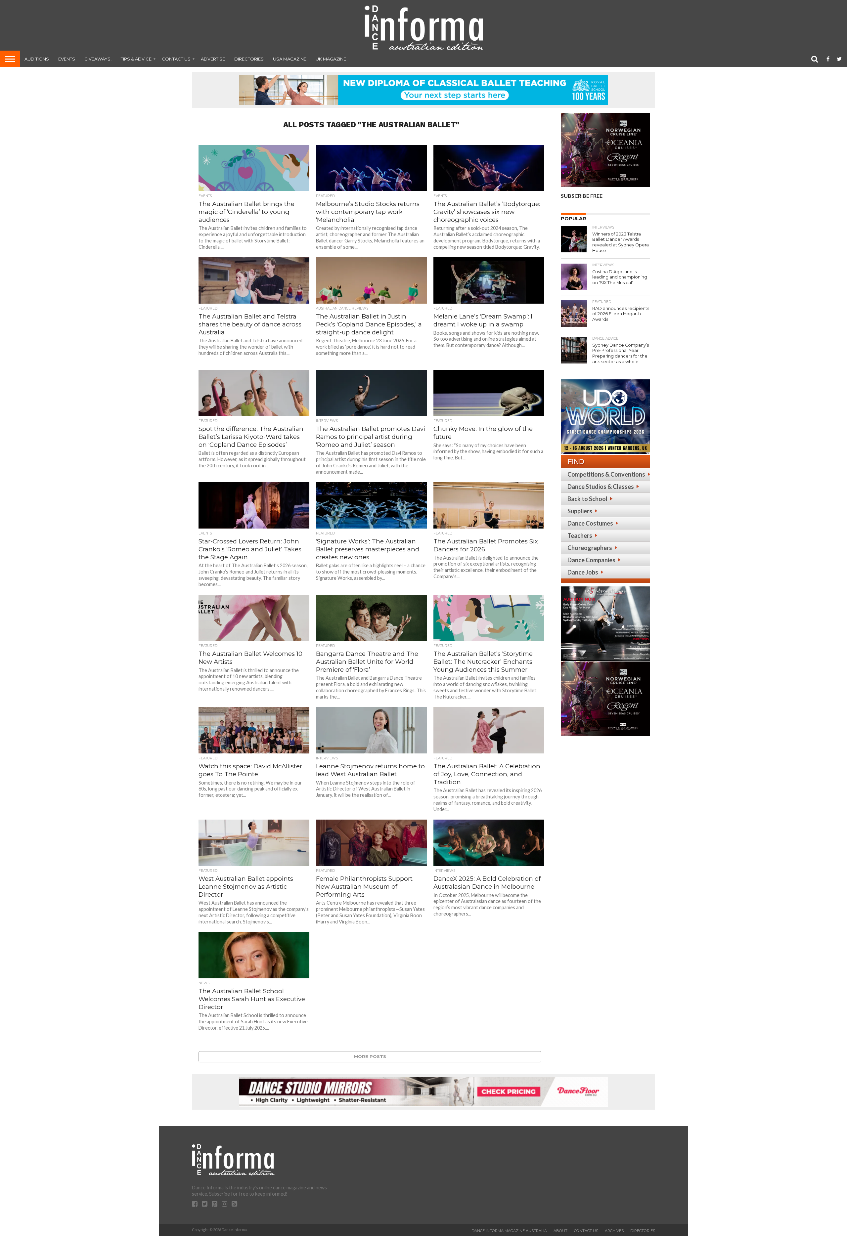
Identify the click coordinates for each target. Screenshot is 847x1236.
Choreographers (589, 547)
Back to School (587, 498)
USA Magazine (289, 59)
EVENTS (66, 59)
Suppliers (579, 511)
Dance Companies (591, 560)
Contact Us (176, 59)
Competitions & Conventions (606, 474)
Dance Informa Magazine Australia (509, 1230)
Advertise (213, 59)
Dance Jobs (582, 572)
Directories (249, 59)
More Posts (370, 1056)
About (560, 1230)
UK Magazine (331, 59)
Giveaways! (97, 59)
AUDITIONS (36, 59)
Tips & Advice (136, 59)
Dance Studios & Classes (600, 486)
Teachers (579, 535)
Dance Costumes (590, 523)
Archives (614, 1230)
